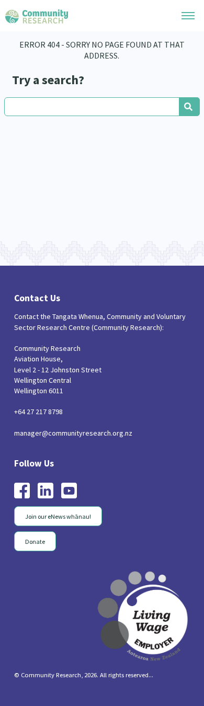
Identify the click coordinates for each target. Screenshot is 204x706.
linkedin (45, 490)
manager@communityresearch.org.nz (73, 433)
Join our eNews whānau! (58, 516)
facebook (22, 490)
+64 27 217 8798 (38, 411)
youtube (69, 490)
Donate (35, 541)
